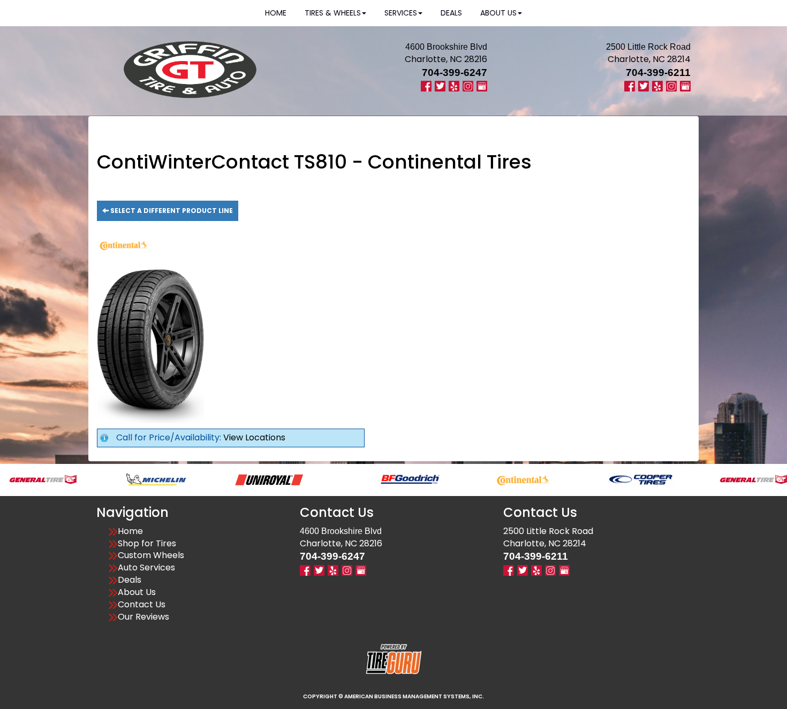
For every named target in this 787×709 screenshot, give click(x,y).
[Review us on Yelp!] (454, 85)
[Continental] (498, 478)
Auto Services (146, 568)
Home (130, 531)
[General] (729, 478)
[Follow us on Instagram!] (468, 85)
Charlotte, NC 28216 (446, 59)
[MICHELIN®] (131, 478)
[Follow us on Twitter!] (440, 85)
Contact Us (141, 605)
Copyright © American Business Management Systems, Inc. (393, 696)
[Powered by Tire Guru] (394, 658)
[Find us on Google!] (481, 85)
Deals (129, 580)
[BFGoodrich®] (385, 478)
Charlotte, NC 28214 (649, 59)
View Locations (254, 437)
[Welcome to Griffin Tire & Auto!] (190, 69)
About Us (137, 592)
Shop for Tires (147, 544)
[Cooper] (616, 478)
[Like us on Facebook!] (426, 85)
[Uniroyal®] (244, 478)
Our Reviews (143, 617)
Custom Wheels (151, 555)
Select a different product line (171, 210)
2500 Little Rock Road (548, 531)
